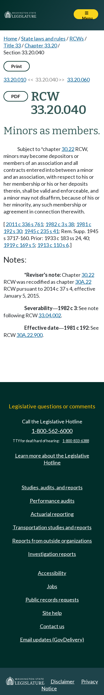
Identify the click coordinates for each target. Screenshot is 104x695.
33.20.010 (14, 79)
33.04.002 (49, 315)
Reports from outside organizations (52, 540)
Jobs (52, 586)
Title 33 (12, 45)
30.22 (68, 149)
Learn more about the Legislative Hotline (52, 459)
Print (16, 66)
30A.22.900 (29, 335)
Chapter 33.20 (41, 45)
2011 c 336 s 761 (24, 224)
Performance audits (52, 500)
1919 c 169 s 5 (19, 245)
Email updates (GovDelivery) (52, 639)
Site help (52, 613)
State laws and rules (43, 38)
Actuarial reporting (52, 514)
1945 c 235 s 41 (41, 231)
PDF (15, 96)
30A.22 (83, 282)
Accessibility (52, 573)
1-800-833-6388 (75, 441)
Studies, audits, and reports (52, 487)
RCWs (76, 38)
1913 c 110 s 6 (53, 245)
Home (10, 38)
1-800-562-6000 (52, 430)
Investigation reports (52, 554)
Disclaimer (63, 681)
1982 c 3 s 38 (59, 224)
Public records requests (52, 599)
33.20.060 (78, 79)
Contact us (52, 626)
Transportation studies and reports (52, 527)
